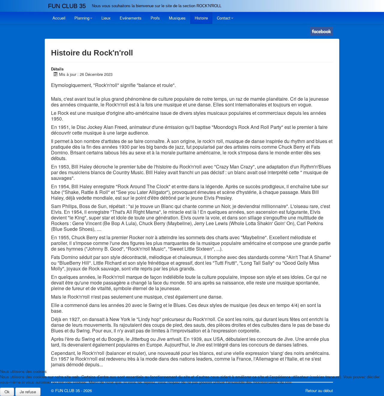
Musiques (177, 18)
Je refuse (28, 392)
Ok (7, 392)
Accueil (58, 18)
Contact (223, 18)
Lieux (106, 18)
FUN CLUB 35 (67, 6)
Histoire (201, 18)
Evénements (131, 18)
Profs (155, 18)
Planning (81, 18)
